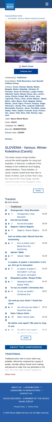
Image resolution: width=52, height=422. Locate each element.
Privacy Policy (19, 407)
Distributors (32, 387)
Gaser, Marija (20, 94)
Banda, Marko (33, 87)
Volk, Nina (20, 113)
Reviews (8, 139)
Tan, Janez (10, 113)
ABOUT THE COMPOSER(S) (26, 347)
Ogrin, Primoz (24, 103)
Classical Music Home (13, 16)
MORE (38, 191)
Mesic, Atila (10, 101)
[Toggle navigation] (46, 4)
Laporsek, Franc (12, 99)
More (26, 338)
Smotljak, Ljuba (38, 108)
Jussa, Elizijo (11, 96)
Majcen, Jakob (39, 99)
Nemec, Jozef (11, 103)
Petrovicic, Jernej (13, 106)
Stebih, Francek (25, 110)
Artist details (12, 202)
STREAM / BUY (26, 71)
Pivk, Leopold (28, 106)
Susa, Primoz (39, 110)
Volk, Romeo (31, 113)
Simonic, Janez (23, 108)
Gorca (29, 94)
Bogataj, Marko (11, 89)
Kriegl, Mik (23, 96)
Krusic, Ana (34, 96)
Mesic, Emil (22, 101)
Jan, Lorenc (38, 94)
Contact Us (26, 393)
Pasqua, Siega (38, 103)
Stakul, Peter (10, 110)
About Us (16, 387)
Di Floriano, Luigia (27, 92)
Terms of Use (33, 407)
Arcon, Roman (19, 87)
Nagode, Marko (35, 101)
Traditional (21, 77)
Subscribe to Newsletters (26, 390)
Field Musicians (24, 81)
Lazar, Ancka (26, 99)
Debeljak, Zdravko (28, 89)
